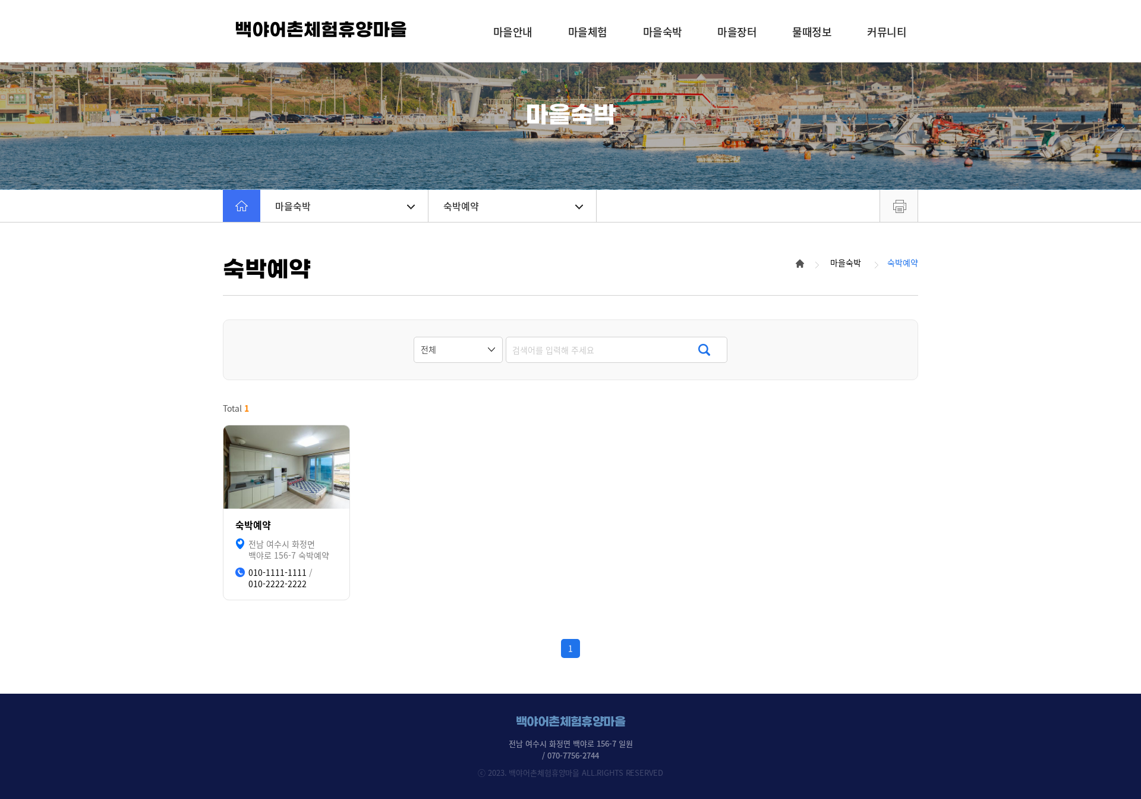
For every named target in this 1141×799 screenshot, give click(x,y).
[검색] (704, 350)
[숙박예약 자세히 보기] (286, 467)
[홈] (241, 206)
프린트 (899, 206)
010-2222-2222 (277, 584)
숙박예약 (461, 206)
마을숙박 (293, 206)
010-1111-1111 (277, 572)
